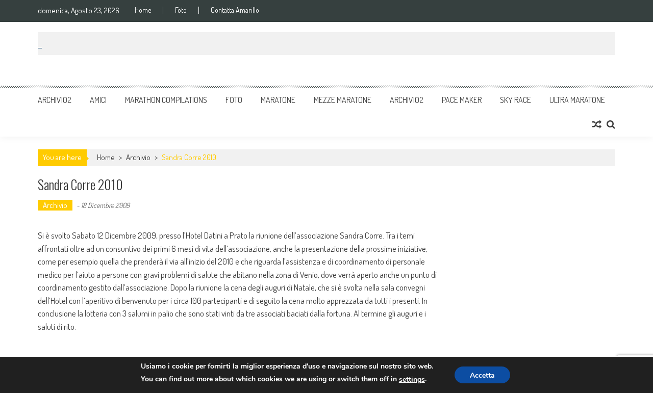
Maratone (278, 100)
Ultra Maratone (577, 100)
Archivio (138, 157)
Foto (181, 10)
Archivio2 (54, 100)
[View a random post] (596, 124)
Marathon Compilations (166, 100)
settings (412, 379)
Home (143, 10)
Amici (98, 100)
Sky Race (515, 100)
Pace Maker (462, 100)
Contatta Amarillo (235, 10)
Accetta (482, 375)
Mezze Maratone (342, 100)
